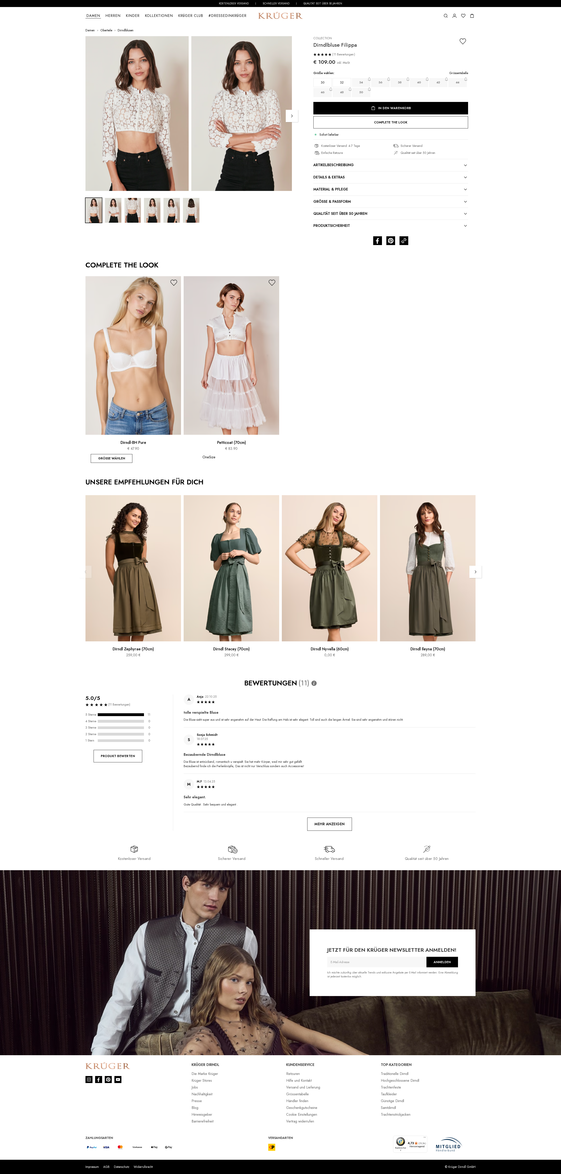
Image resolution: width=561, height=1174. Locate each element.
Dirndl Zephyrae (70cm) (133, 649)
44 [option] (457, 82)
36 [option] (380, 82)
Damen (93, 15)
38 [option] (399, 82)
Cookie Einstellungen (301, 1114)
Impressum (92, 1167)
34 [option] (361, 82)
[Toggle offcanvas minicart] (472, 15)
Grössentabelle (297, 1094)
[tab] (390, 165)
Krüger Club (190, 15)
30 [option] (323, 82)
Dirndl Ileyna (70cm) (427, 649)
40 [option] (419, 82)
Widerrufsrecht (143, 1167)
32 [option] (342, 82)
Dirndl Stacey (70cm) (231, 649)
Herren (113, 15)
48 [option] (342, 92)
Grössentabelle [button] (458, 73)
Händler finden (297, 1100)
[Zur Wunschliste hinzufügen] (463, 41)
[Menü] (424, 1138)
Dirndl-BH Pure (133, 442)
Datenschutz (121, 1167)
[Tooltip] (314, 683)
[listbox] (390, 87)
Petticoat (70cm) (231, 442)
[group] (390, 85)
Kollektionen (159, 15)
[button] (445, 15)
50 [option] (361, 92)
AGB (106, 1167)
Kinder (133, 15)
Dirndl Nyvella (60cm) (330, 649)
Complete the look (390, 122)
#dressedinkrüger (227, 15)
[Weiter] (292, 116)
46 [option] (323, 92)
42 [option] (438, 82)
